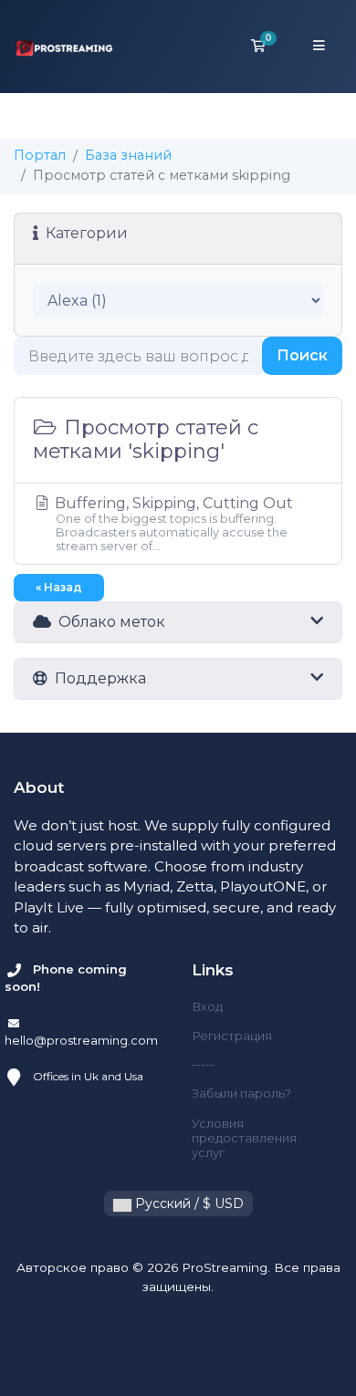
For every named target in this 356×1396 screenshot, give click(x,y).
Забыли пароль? (241, 1093)
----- (203, 1064)
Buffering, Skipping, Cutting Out (172, 524)
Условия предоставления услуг (244, 1138)
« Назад (59, 587)
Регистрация (232, 1035)
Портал (40, 155)
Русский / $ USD (187, 1203)
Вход (207, 1006)
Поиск (302, 355)
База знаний (128, 155)
